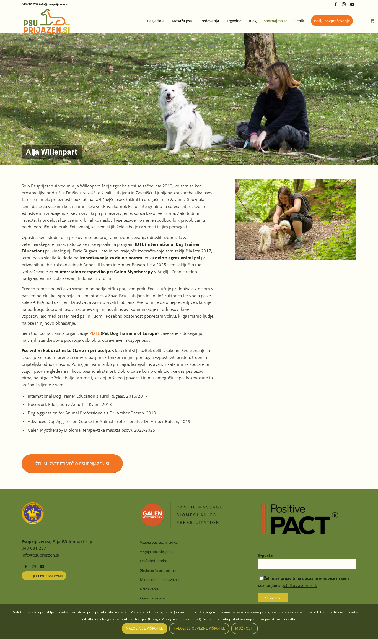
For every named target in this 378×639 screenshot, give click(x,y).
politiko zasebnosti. (299, 585)
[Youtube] (42, 566)
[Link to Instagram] (344, 4)
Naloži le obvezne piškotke (199, 628)
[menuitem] (156, 21)
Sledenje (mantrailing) (158, 570)
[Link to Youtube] (352, 4)
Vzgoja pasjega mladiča (159, 542)
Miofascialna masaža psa (160, 579)
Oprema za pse (152, 598)
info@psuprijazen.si (40, 555)
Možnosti (244, 628)
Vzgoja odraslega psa (157, 551)
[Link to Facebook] (336, 4)
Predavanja (149, 588)
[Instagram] (34, 566)
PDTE (94, 333)
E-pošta (265, 555)
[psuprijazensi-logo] (47, 21)
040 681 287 (34, 548)
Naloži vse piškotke (144, 628)
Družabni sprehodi (155, 560)
